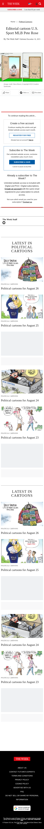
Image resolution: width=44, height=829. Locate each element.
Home (13, 22)
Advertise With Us (22, 788)
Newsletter (38, 93)
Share (7, 93)
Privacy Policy (22, 780)
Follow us (26, 93)
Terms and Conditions (22, 776)
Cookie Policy (22, 784)
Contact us (27, 202)
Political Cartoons (25, 22)
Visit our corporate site (30, 819)
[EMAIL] (4, 222)
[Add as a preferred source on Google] (22, 808)
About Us (22, 768)
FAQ (22, 792)
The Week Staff (12, 39)
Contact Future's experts (22, 772)
